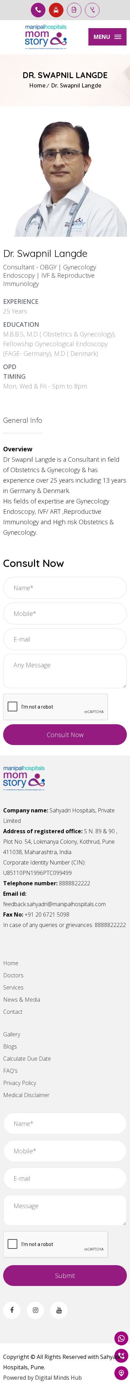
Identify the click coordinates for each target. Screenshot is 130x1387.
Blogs (10, 1046)
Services (13, 987)
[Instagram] (35, 1310)
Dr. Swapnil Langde (76, 85)
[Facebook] (11, 1310)
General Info (22, 420)
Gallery (11, 1034)
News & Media (21, 999)
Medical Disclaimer (26, 1095)
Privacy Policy (19, 1083)
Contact (13, 1012)
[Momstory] (45, 37)
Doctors (13, 975)
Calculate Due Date (27, 1058)
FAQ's (10, 1071)
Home (37, 85)
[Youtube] (59, 1310)
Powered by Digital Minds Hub (42, 1377)
